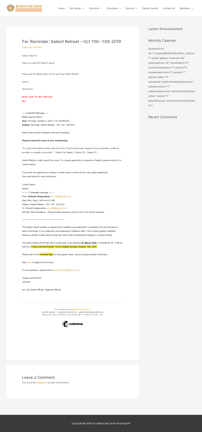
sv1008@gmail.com (61, 196)
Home (61, 8)
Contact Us (169, 8)
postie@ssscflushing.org (81, 309)
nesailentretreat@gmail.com (66, 269)
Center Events (150, 8)
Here (29, 262)
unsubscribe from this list (67, 312)
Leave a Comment (32, 47)
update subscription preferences (91, 312)
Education (112, 8)
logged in (42, 382)
